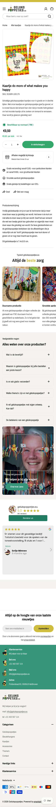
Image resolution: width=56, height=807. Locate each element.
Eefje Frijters (19, 551)
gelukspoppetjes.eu (27, 506)
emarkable (38, 801)
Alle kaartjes (16, 25)
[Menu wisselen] (4, 9)
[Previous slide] (5, 549)
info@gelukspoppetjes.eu (17, 711)
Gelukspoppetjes (16, 801)
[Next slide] (51, 549)
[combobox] (28, 16)
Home (4, 25)
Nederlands (7, 780)
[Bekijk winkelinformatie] (48, 157)
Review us (28, 518)
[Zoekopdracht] (49, 16)
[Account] (46, 9)
